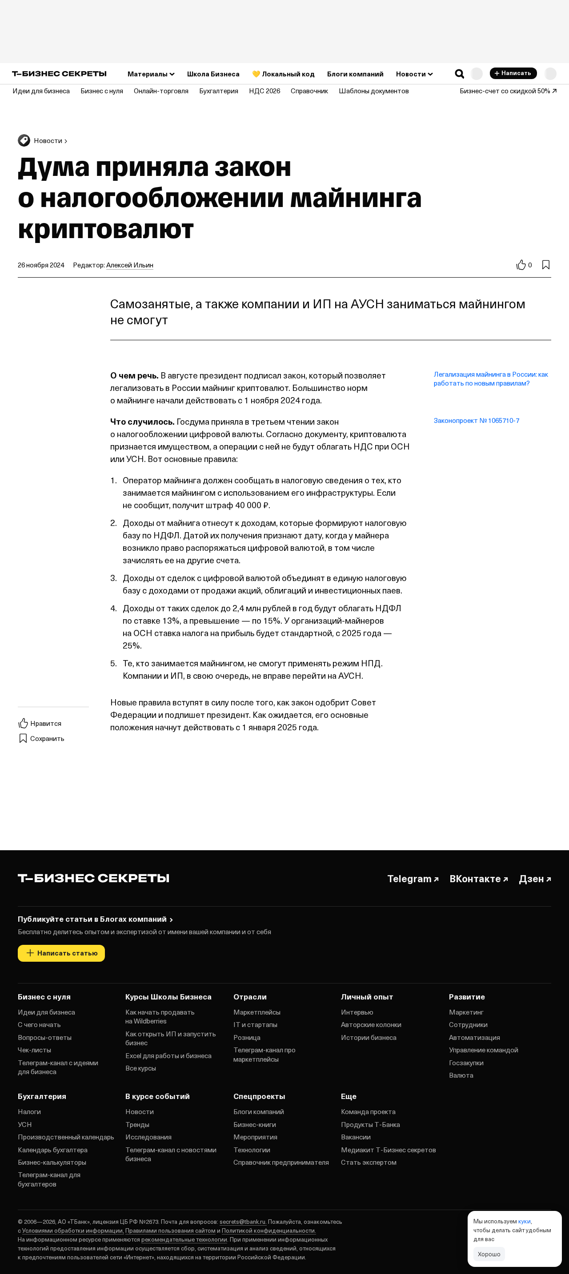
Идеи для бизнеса (46, 1012)
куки (524, 1221)
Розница (246, 1037)
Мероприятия (255, 1137)
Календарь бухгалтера (53, 1150)
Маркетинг (466, 1012)
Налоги (29, 1111)
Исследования (148, 1137)
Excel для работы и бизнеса (168, 1055)
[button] (459, 74)
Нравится (45, 723)
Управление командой (483, 1050)
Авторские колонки (371, 1024)
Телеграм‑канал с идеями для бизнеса (58, 1067)
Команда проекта (368, 1111)
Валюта (461, 1075)
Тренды (137, 1124)
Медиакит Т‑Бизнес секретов (388, 1150)
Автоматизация (474, 1037)
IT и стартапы (255, 1024)
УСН (25, 1124)
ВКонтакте (475, 878)
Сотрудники (468, 1024)
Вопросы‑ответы (45, 1037)
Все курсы (140, 1068)
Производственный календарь (66, 1137)
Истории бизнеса (369, 1037)
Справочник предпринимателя (281, 1162)
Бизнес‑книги (254, 1124)
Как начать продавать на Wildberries (160, 1016)
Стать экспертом (369, 1162)
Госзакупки (466, 1062)
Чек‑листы (34, 1050)
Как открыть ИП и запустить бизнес (170, 1038)
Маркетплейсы (256, 1012)
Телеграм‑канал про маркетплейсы (264, 1054)
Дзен (531, 878)
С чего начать (39, 1024)
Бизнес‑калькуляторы (52, 1162)
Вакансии (356, 1137)
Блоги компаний (258, 1111)
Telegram (409, 878)
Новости (139, 1111)
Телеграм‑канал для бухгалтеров (49, 1179)
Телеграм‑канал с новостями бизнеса (170, 1154)
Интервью (357, 1012)
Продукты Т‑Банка (370, 1124)
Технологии (251, 1150)
